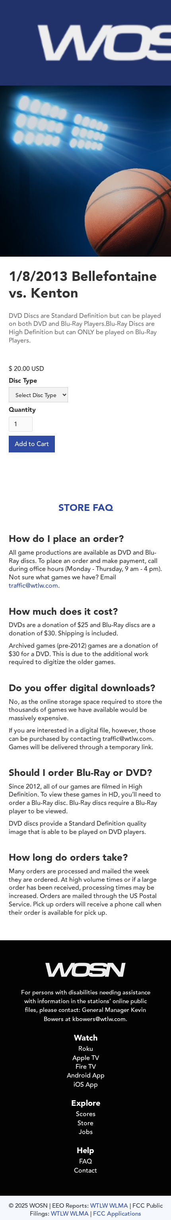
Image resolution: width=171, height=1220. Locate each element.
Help (85, 1150)
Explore (85, 1103)
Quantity (22, 410)
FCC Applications (117, 1213)
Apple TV (85, 1058)
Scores (85, 1114)
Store (85, 1123)
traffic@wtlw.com (33, 586)
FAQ (85, 1161)
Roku (85, 1049)
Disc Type (23, 381)
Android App (86, 1075)
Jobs (86, 1132)
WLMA (118, 1205)
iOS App (86, 1084)
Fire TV (86, 1067)
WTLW (99, 1205)
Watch (85, 1038)
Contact (85, 1170)
